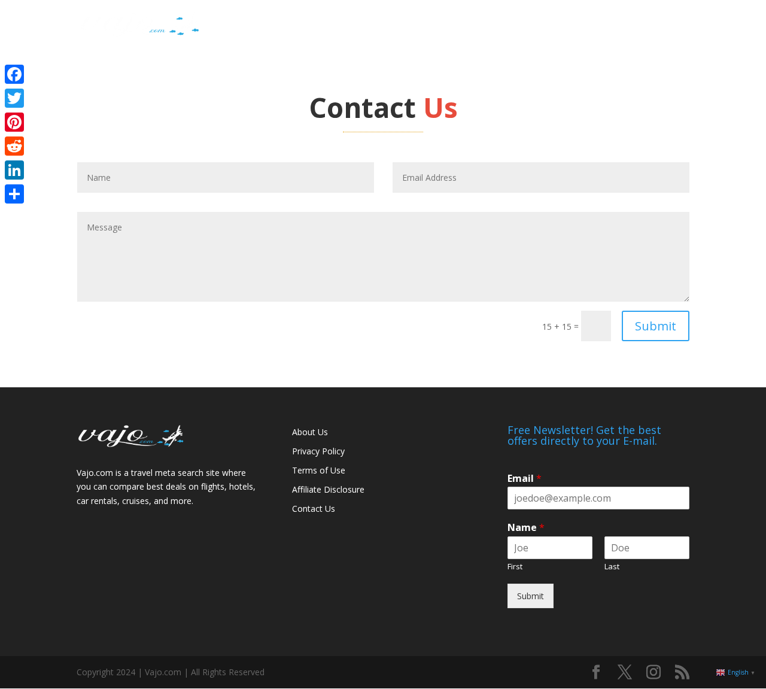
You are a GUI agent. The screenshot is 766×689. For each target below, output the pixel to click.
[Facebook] (14, 74)
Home (521, 24)
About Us (310, 432)
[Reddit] (14, 146)
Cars (644, 24)
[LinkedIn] (14, 170)
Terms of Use (318, 470)
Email (524, 478)
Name (526, 527)
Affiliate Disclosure (328, 489)
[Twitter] (14, 98)
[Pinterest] (14, 122)
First (514, 566)
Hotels (605, 24)
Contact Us (313, 508)
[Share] (14, 194)
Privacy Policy (318, 451)
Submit (655, 326)
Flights (563, 24)
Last (611, 566)
